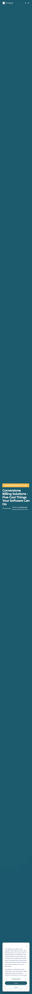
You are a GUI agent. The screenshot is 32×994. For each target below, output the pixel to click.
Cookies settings (16, 978)
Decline (16, 987)
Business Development (12, 485)
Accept (16, 983)
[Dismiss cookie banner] (26, 946)
